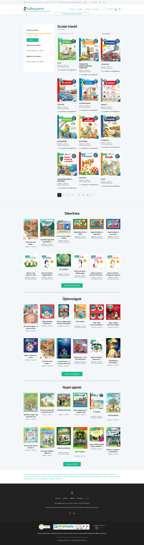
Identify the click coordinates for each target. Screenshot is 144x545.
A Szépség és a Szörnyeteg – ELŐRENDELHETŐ (113, 362)
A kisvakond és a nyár (64, 410)
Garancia (76, 533)
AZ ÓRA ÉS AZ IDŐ (85, 103)
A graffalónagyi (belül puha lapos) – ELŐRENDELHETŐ (47, 241)
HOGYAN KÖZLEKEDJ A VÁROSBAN (64, 180)
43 (87, 195)
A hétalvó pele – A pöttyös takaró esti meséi (63, 363)
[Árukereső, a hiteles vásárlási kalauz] (44, 525)
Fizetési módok (68, 533)
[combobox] (39, 50)
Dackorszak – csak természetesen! (80, 358)
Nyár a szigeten (80, 452)
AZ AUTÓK (60, 105)
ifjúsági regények (63, 474)
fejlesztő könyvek (90, 476)
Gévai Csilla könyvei (104, 474)
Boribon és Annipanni (91, 474)
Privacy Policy (76, 537)
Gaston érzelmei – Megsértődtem (47, 274)
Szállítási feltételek (56, 533)
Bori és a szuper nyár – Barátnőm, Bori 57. (47, 411)
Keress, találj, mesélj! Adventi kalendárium (64, 323)
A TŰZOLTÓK (105, 64)
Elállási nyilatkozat (101, 533)
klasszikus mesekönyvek (76, 476)
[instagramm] (104, 2)
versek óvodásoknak (41, 479)
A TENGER (97, 412)
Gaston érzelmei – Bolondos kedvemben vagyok (97, 274)
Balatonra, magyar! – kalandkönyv (113, 451)
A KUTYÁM (82, 178)
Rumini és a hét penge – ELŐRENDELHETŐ (30, 243)
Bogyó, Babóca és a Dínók (80, 233)
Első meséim (80, 322)
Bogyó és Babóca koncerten (113, 233)
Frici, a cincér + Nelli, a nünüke (64, 237)
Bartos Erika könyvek (36, 476)
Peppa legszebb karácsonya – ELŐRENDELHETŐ (47, 323)
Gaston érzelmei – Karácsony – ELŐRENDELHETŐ (97, 358)
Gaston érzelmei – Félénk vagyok (80, 272)
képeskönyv (99, 476)
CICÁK (103, 179)
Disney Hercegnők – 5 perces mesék (31, 327)
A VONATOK (105, 140)
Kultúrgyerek (35, 9)
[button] (63, 49)
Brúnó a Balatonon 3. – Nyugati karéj (80, 411)
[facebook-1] (100, 2)
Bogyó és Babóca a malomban (97, 233)
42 (83, 195)
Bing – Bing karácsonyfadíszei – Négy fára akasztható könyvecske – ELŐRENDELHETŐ (97, 324)
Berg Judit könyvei (48, 476)
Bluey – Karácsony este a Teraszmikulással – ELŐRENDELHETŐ (31, 356)
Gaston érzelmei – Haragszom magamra (113, 274)
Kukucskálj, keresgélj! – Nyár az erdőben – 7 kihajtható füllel (97, 445)
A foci (59, 63)
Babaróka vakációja (63, 448)
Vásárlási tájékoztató (44, 533)
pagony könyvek (52, 474)
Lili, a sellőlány (63, 269)
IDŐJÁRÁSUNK (62, 141)
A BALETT (104, 105)
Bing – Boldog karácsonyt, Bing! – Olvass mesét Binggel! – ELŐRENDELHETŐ (113, 324)
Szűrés (31, 40)
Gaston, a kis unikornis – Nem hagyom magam (31, 274)
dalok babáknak (41, 474)
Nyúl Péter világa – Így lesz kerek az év (31, 416)
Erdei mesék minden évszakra (30, 447)
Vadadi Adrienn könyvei (61, 476)
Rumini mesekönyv (109, 476)
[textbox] (39, 50)
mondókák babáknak (30, 474)
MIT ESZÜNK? (83, 141)
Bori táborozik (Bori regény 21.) (47, 452)
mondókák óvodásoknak (55, 479)
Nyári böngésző (113, 415)
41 (79, 195)
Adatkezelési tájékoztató (87, 533)
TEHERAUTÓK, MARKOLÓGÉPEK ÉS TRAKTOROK (85, 66)
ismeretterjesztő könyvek (76, 474)
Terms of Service (84, 537)
